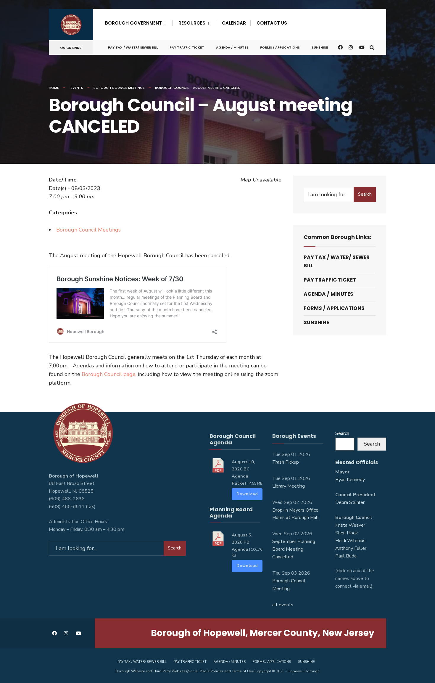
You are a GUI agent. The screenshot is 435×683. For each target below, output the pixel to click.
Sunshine (320, 47)
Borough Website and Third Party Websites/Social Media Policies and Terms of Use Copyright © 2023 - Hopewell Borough (217, 671)
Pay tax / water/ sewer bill (133, 47)
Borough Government (133, 23)
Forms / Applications (280, 47)
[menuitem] (138, 22)
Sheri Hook (346, 533)
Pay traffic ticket (187, 47)
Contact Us (272, 23)
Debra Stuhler (350, 502)
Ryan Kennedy (350, 479)
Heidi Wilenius (350, 540)
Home (54, 87)
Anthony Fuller (350, 548)
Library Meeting (288, 486)
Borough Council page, (109, 374)
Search (365, 194)
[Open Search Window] (372, 47)
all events (282, 605)
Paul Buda (346, 556)
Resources (191, 23)
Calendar (234, 23)
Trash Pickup (285, 462)
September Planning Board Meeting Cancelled (293, 549)
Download (247, 494)
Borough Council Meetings (119, 87)
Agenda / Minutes (232, 47)
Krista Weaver (350, 525)
